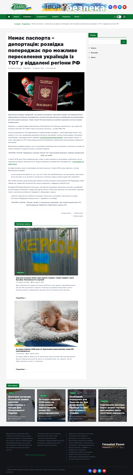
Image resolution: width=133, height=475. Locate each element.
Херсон (93, 48)
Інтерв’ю (55, 16)
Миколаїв (94, 52)
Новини (16, 16)
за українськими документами (51, 137)
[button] (122, 386)
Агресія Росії (66, 213)
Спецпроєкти (41, 16)
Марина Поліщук (16, 68)
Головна (17, 23)
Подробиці (27, 16)
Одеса (93, 57)
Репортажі (66, 16)
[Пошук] (124, 42)
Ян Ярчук (21, 353)
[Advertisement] (107, 75)
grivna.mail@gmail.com (38, 454)
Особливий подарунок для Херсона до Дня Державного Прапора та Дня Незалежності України (48, 404)
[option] (20, 405)
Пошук (93, 35)
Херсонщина (78, 216)
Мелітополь (79, 213)
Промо (76, 16)
